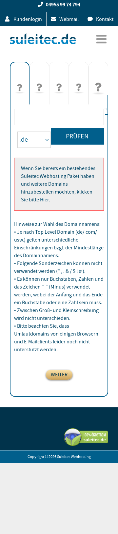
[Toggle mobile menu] (102, 39)
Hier (44, 199)
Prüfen (77, 136)
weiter (59, 374)
